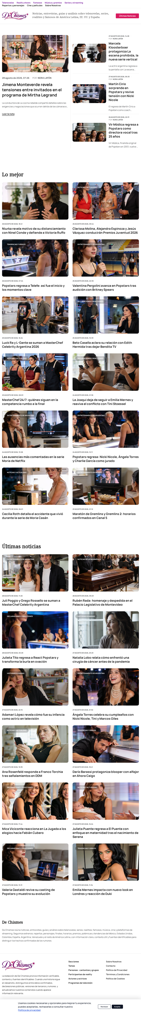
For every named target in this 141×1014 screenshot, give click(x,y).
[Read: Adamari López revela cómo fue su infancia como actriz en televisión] (35, 687)
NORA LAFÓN (44, 77)
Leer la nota (8, 113)
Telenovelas (8, 3)
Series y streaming (74, 3)
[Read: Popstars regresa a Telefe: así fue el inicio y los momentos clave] (35, 258)
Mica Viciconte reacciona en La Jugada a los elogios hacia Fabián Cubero (34, 831)
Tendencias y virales (16, 244)
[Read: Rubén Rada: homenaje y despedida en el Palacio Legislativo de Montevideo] (106, 573)
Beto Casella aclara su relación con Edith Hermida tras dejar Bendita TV (102, 345)
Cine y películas (34, 5)
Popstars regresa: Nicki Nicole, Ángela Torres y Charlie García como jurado (106, 459)
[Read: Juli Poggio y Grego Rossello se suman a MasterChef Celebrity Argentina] (35, 573)
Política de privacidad (29, 1010)
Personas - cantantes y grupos (83, 970)
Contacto (110, 965)
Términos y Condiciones (117, 974)
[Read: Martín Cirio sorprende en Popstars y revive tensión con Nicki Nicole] (89, 93)
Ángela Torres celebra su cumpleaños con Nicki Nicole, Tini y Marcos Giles (103, 717)
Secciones (73, 961)
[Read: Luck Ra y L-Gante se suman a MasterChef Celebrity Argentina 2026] (35, 315)
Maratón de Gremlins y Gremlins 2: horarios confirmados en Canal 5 (104, 516)
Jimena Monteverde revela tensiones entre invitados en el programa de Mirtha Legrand (32, 90)
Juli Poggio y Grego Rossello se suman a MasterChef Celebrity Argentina (31, 603)
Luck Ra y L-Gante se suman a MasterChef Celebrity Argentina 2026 (32, 345)
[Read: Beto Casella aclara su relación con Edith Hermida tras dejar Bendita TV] (106, 315)
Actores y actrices (77, 978)
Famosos (37, 3)
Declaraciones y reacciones (20, 40)
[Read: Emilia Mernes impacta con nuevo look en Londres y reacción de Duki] (106, 862)
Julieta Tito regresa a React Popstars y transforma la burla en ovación (30, 660)
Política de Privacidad (116, 970)
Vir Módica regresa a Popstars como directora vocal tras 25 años (123, 130)
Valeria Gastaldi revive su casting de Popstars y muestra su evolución (28, 892)
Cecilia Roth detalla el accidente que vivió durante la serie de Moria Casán (32, 516)
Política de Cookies (115, 978)
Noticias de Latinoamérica (89, 559)
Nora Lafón (118, 39)
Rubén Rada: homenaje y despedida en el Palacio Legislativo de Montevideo (102, 603)
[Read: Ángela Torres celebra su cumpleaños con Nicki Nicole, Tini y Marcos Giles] (106, 687)
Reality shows (23, 3)
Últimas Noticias (127, 15)
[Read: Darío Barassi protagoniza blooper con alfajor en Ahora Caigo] (106, 744)
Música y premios (53, 3)
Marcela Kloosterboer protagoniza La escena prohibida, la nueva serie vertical (123, 51)
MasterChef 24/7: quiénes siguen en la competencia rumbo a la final (30, 402)
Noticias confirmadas (17, 301)
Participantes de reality (80, 974)
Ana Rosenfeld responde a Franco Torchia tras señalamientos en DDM (32, 774)
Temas (71, 965)
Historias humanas (86, 616)
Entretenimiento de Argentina (86, 49)
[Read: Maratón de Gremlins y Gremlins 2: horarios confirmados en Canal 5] (106, 486)
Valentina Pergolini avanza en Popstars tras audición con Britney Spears (104, 288)
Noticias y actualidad (87, 187)
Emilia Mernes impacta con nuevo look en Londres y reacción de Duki (103, 892)
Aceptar (117, 1007)
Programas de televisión (80, 982)
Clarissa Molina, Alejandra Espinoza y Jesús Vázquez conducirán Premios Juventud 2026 (105, 231)
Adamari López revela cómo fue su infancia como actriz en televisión (33, 717)
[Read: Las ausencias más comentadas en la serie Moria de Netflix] (35, 429)
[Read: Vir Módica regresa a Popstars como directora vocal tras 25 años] (89, 132)
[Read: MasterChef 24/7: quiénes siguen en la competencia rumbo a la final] (35, 372)
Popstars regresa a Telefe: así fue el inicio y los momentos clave (33, 288)
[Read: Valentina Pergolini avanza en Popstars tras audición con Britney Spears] (106, 258)
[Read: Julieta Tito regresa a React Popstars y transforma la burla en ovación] (35, 630)
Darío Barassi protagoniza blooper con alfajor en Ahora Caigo (106, 774)
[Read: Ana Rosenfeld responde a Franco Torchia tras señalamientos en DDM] (35, 744)
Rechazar (104, 1007)
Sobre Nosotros (53, 5)
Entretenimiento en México (90, 472)
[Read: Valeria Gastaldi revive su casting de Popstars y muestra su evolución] (35, 862)
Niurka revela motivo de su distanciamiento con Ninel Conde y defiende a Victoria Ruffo (34, 231)
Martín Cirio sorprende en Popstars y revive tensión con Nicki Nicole (121, 92)
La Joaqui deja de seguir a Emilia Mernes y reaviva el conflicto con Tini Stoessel (103, 402)
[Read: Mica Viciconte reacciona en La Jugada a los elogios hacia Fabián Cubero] (35, 801)
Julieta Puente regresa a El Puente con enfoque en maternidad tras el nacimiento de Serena (105, 833)
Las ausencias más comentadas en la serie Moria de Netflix (33, 459)
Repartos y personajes (13, 5)
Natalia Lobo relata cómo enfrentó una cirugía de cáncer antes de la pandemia (101, 660)
